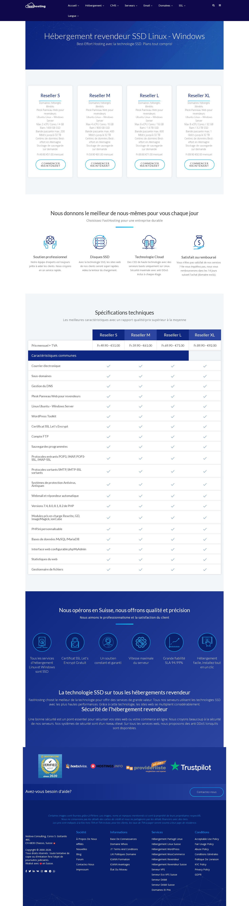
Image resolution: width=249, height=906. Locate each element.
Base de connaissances (123, 839)
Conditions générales (206, 854)
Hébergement (93, 5)
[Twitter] (30, 871)
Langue (72, 15)
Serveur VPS (158, 869)
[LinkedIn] (34, 871)
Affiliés (80, 844)
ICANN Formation (120, 859)
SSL (181, 5)
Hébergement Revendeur (165, 859)
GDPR (198, 874)
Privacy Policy (202, 869)
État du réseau (118, 869)
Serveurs (130, 5)
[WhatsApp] (54, 871)
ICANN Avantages (120, 864)
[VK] (37, 871)
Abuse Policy (202, 849)
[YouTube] (46, 871)
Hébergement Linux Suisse (166, 844)
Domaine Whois (119, 844)
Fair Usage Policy (204, 844)
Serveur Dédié (159, 879)
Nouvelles (81, 849)
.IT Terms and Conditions (124, 849)
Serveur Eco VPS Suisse (164, 874)
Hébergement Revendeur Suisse (169, 864)
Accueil (72, 5)
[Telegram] (50, 871)
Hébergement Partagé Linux (167, 839)
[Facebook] (26, 871)
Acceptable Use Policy (207, 839)
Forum (80, 859)
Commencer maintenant (50, 164)
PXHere (94, 815)
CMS (113, 5)
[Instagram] (42, 871)
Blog (78, 854)
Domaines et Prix (161, 889)
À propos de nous (86, 839)
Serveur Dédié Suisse (163, 884)
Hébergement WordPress (165, 849)
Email (146, 5)
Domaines (165, 5)
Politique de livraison (207, 859)
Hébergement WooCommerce (168, 854)
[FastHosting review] (50, 765)
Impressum (82, 869)
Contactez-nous (207, 792)
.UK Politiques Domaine (123, 854)
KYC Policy (200, 864)
